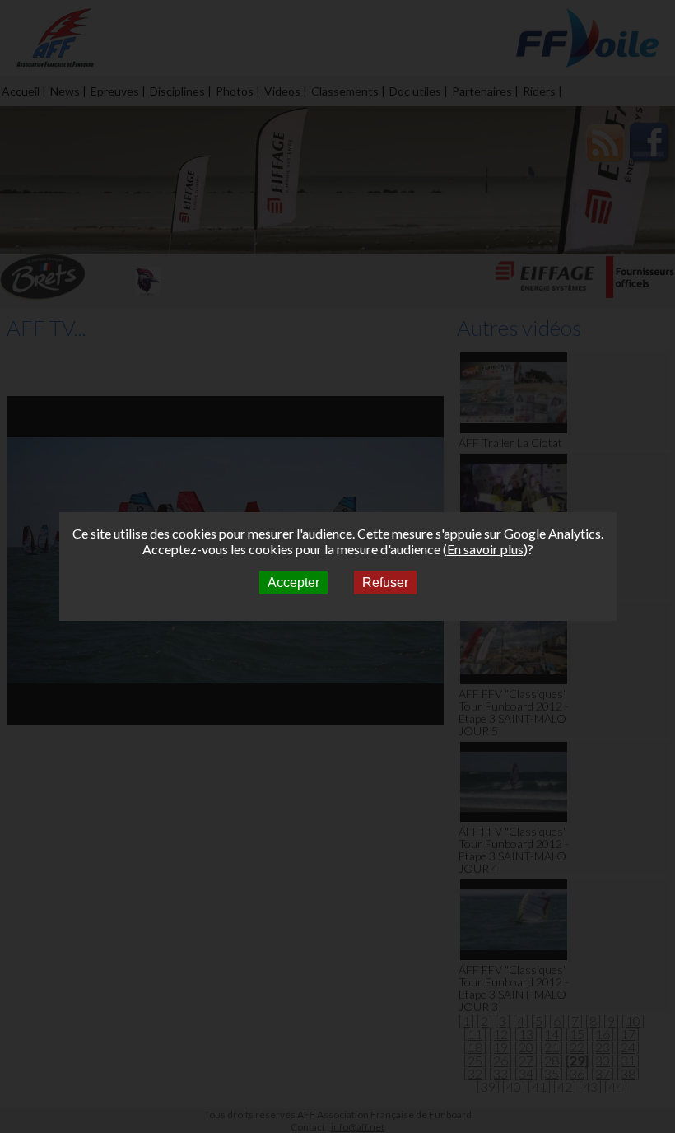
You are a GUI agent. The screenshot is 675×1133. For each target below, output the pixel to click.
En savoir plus (485, 549)
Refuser (385, 583)
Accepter (293, 583)
